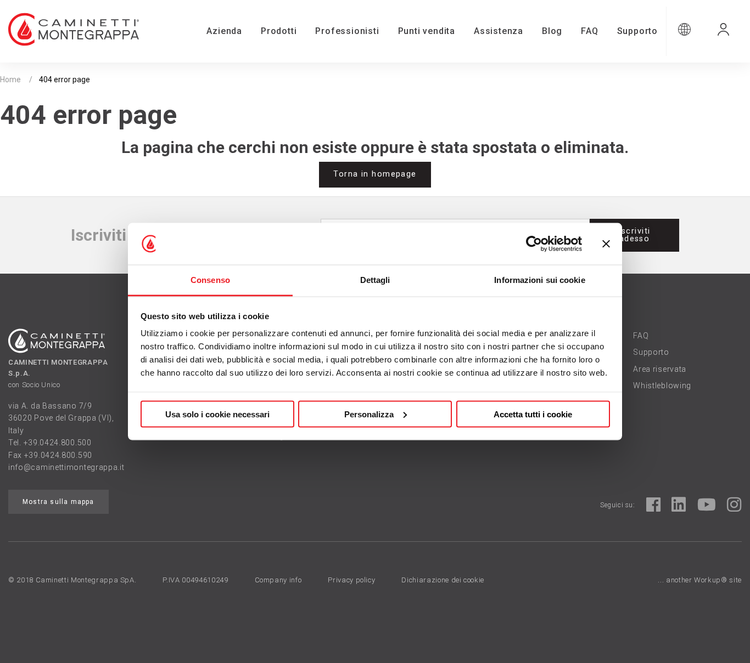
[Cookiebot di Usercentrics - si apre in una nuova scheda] (534, 244)
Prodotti (278, 31)
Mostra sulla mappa (58, 502)
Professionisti (347, 31)
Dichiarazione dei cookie (442, 580)
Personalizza (369, 413)
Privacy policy (351, 580)
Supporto (637, 31)
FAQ (589, 31)
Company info (278, 580)
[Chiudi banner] (606, 244)
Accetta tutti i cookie (533, 413)
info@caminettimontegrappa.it (66, 467)
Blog (552, 31)
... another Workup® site (700, 580)
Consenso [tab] (210, 280)
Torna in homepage (374, 174)
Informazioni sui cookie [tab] (539, 280)
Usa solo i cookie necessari (217, 413)
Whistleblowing (662, 385)
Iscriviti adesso (635, 234)
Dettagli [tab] (375, 280)
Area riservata (659, 369)
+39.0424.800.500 (58, 442)
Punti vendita (426, 31)
